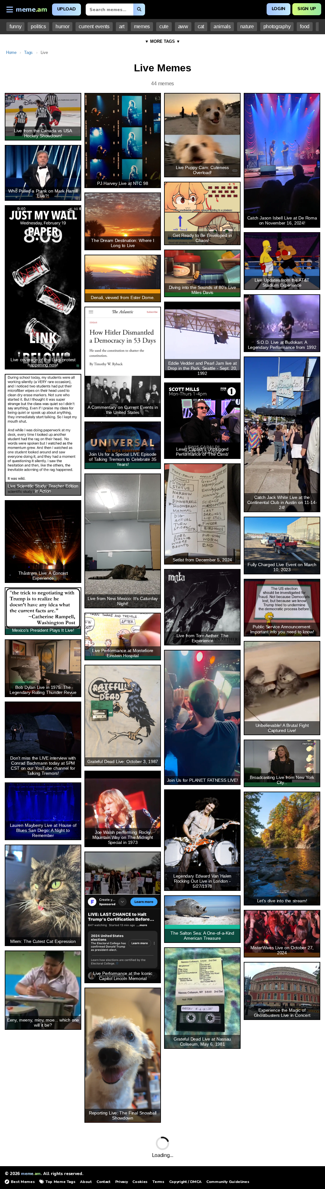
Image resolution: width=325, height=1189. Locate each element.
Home (11, 52)
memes (142, 26)
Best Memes (23, 1181)
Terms (158, 1181)
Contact (103, 1181)
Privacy (121, 1181)
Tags (28, 52)
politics (38, 26)
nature (247, 26)
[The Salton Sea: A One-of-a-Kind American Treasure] (202, 910)
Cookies (140, 1181)
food (304, 26)
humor (62, 26)
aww (183, 26)
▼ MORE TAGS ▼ (162, 41)
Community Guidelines (227, 1181)
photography (276, 26)
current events (94, 26)
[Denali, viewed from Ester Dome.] (122, 272)
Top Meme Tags (60, 1181)
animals (222, 26)
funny (15, 26)
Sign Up (306, 9)
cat (201, 26)
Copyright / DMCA (185, 1181)
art (121, 26)
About (85, 1181)
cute (164, 26)
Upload (66, 9)
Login (278, 9)
